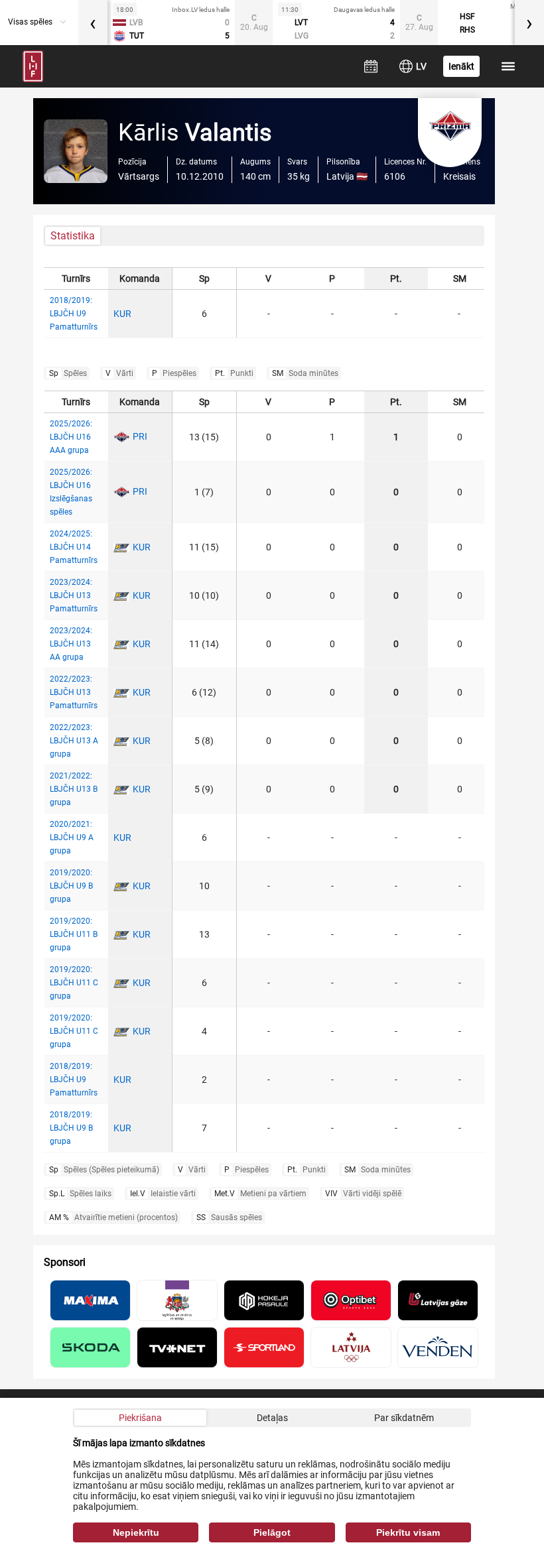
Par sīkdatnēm (404, 1417)
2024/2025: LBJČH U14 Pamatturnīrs (74, 547)
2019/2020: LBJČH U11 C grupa (74, 983)
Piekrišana (140, 1417)
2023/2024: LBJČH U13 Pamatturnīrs (74, 595)
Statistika (72, 235)
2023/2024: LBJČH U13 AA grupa (71, 644)
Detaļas (272, 1417)
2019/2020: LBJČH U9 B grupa (71, 886)
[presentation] (92, 22)
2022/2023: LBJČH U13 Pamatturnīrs (74, 692)
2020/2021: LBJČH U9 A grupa (72, 837)
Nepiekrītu (136, 1532)
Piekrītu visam (408, 1532)
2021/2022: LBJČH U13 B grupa (74, 789)
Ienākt (461, 66)
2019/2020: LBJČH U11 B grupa (74, 934)
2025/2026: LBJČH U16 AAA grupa (71, 437)
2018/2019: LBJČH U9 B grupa (71, 1128)
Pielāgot (272, 1532)
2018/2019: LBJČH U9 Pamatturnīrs (74, 314)
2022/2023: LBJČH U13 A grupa (74, 741)
